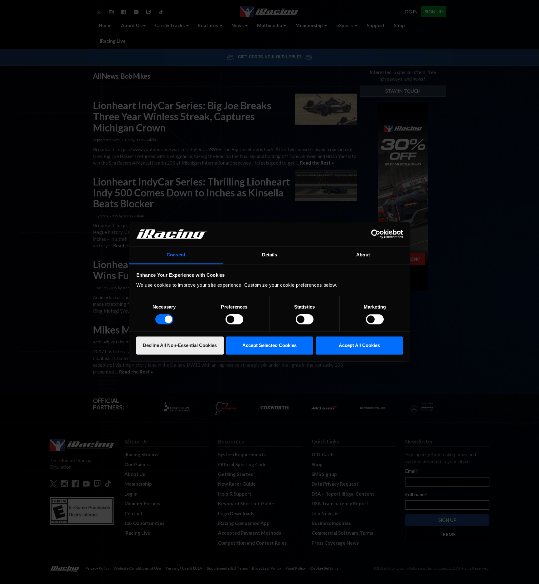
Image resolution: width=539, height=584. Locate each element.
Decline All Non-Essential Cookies (180, 345)
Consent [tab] (176, 254)
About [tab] (363, 254)
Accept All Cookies (359, 345)
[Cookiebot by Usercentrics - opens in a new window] (375, 234)
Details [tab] (269, 254)
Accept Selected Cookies (269, 345)
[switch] (234, 319)
